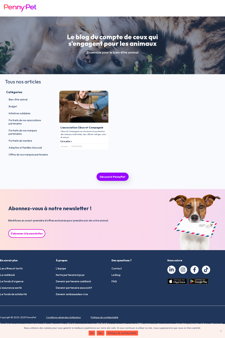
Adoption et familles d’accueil (25, 147)
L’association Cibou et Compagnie (81, 127)
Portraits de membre (20, 140)
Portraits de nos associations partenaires (25, 122)
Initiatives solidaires (19, 113)
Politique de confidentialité (104, 317)
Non (100, 333)
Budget (13, 106)
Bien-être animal (18, 99)
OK (91, 333)
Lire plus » (66, 141)
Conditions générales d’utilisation (63, 317)
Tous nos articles (23, 81)
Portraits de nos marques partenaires (23, 132)
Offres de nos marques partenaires (28, 154)
